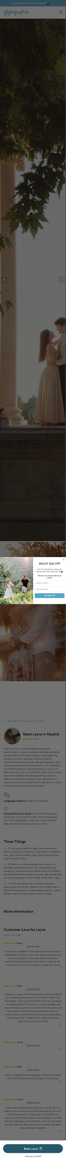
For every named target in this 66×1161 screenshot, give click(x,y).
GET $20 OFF (49, 595)
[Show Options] (63, 583)
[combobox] (49, 583)
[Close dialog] (63, 559)
